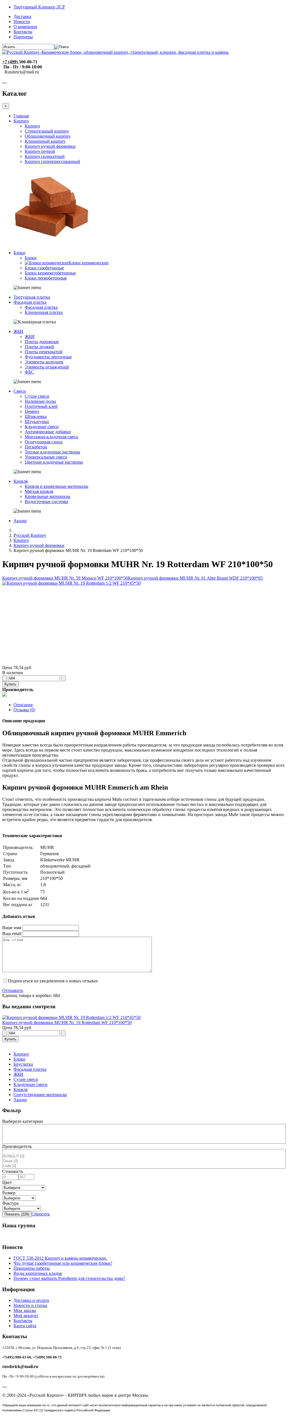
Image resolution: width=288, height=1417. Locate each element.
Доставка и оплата (31, 1300)
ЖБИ (18, 331)
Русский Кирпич (30, 535)
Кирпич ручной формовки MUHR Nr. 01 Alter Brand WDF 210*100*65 (195, 578)
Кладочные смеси (42, 426)
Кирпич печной (40, 151)
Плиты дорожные (42, 341)
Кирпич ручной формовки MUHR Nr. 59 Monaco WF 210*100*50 (65, 578)
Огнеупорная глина (43, 441)
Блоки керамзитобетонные (50, 273)
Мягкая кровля (39, 491)
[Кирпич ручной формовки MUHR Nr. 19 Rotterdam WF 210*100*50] (71, 1017)
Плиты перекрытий (43, 351)
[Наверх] (4, 1387)
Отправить (12, 990)
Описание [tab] (23, 704)
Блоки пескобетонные (46, 278)
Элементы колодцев (44, 361)
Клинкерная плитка (44, 312)
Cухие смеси (26, 1079)
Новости (22, 21)
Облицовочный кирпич (47, 136)
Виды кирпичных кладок (38, 1273)
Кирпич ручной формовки (50, 146)
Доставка (22, 16)
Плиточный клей (41, 406)
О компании (25, 26)
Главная (21, 115)
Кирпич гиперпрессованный (52, 161)
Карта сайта (25, 1325)
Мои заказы (25, 1310)
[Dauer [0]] (144, 1161)
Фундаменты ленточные (48, 356)
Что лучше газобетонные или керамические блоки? (63, 1263)
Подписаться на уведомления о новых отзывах (53, 980)
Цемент (32, 411)
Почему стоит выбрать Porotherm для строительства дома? (69, 1278)
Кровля (21, 481)
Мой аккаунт (26, 1315)
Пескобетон (36, 446)
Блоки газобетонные (44, 267)
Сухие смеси (37, 396)
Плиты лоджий (39, 346)
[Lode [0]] (144, 1166)
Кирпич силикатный (45, 156)
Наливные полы (40, 401)
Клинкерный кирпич (45, 141)
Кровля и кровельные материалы (56, 486)
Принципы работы (32, 1268)
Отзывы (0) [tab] (24, 709)
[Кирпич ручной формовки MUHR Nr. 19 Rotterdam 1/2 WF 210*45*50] (71, 583)
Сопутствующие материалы (40, 1094)
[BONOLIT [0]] (144, 1156)
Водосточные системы (46, 501)
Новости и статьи (30, 1305)
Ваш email (11, 933)
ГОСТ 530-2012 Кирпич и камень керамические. (60, 1258)
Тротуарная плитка (32, 297)
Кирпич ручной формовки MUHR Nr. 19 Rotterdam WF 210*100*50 (67, 1022)
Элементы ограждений (47, 367)
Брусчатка (23, 1064)
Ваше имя (11, 927)
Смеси (20, 391)
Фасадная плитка (30, 302)
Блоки (19, 252)
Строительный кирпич (47, 131)
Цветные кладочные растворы (54, 462)
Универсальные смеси (46, 457)
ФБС (29, 372)
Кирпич (21, 121)
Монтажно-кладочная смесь (51, 436)
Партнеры (23, 36)
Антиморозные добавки (48, 431)
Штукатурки (37, 421)
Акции (20, 520)
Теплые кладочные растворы (52, 452)
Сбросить (41, 1214)
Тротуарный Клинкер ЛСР (39, 7)
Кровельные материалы (47, 496)
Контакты (23, 31)
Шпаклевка (36, 416)
